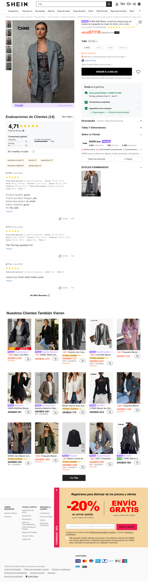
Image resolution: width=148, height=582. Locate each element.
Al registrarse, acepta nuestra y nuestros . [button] (100, 533)
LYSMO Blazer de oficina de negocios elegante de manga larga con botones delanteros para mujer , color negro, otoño (101, 408)
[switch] (32, 151)
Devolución (26, 516)
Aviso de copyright (37, 573)
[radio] (87, 47)
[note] (19, 348)
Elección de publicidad (13, 576)
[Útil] (60, 218)
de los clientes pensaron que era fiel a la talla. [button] (104, 57)
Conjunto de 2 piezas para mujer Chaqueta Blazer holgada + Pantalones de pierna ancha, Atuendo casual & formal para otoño (74, 352)
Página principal (12, 17)
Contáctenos (45, 513)
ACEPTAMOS (80, 556)
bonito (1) (32, 160)
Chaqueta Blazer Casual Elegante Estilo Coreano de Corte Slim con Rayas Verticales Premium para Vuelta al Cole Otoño (128, 406)
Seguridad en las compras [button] (100, 108)
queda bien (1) (47, 160)
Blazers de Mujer (68, 17)
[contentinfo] (111, 561)
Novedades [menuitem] (40, 11)
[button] (134, 4)
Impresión (51, 573)
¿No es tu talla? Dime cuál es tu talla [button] (96, 65)
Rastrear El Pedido (29, 532)
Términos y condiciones (61, 569)
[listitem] (91, 183)
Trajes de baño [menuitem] (79, 11)
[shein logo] (17, 4)
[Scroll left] (136, 11)
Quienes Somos (10, 513)
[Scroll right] (140, 11)
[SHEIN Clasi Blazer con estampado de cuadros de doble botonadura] (19, 438)
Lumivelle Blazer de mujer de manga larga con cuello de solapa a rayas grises (101, 355)
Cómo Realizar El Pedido (29, 528)
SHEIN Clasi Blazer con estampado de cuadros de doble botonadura (19, 456)
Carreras (7, 517)
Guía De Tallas (28, 536)
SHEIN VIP (26, 539)
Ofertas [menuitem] (51, 11)
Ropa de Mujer (26, 17)
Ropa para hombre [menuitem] (118, 11)
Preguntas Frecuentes (44, 524)
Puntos (42, 520)
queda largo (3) (35, 165)
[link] (122, 4)
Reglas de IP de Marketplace (15, 573)
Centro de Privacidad (12, 569)
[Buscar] (109, 4)
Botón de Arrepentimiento (28, 523)
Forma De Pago (46, 517)
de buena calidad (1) (16, 165)
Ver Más (74, 478)
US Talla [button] (91, 41)
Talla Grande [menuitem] (102, 11)
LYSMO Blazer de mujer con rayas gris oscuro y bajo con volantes (128, 458)
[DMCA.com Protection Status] (84, 567)
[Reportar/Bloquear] (72, 218)
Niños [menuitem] (90, 11)
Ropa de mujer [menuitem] (63, 11)
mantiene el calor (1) (16, 160)
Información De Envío (28, 511)
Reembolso (26, 519)
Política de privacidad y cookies (36, 569)
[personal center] (117, 4)
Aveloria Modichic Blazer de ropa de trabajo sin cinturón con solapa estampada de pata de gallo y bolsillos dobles (47, 408)
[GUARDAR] (138, 72)
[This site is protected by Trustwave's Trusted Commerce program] (77, 567)
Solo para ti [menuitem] (27, 11)
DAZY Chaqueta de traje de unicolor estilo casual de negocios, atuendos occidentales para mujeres (101, 458)
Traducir (9, 212)
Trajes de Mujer (53, 17)
